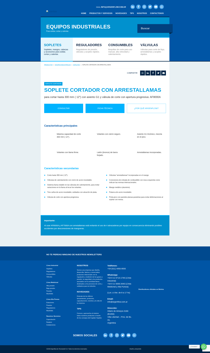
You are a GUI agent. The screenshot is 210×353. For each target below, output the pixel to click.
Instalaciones (50, 325)
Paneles (49, 291)
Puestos (49, 305)
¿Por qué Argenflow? (146, 108)
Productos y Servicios (100, 13)
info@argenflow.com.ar (117, 302)
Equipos (49, 322)
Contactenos (157, 13)
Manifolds (49, 294)
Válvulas (49, 277)
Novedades (121, 13)
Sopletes (49, 269)
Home (83, 13)
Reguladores (50, 271)
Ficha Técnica (105, 108)
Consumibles (50, 274)
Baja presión (50, 288)
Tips (132, 13)
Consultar (64, 108)
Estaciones (50, 302)
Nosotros (142, 13)
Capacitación (50, 319)
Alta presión (50, 286)
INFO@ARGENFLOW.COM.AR (113, 7)
